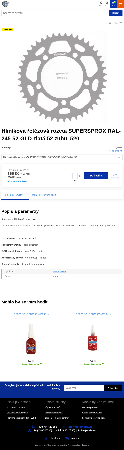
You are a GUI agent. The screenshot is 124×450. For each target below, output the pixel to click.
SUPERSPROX (115, 151)
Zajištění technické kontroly (57, 417)
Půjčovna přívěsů (52, 407)
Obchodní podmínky (16, 407)
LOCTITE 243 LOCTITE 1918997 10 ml (31, 314)
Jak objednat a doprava (17, 412)
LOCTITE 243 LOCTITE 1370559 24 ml (93, 314)
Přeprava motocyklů (54, 412)
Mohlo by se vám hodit (44, 194)
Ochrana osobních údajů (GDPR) (21, 417)
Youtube (75, 438)
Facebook (55, 438)
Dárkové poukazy (90, 407)
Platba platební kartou (92, 412)
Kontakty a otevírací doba (93, 417)
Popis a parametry (13, 194)
